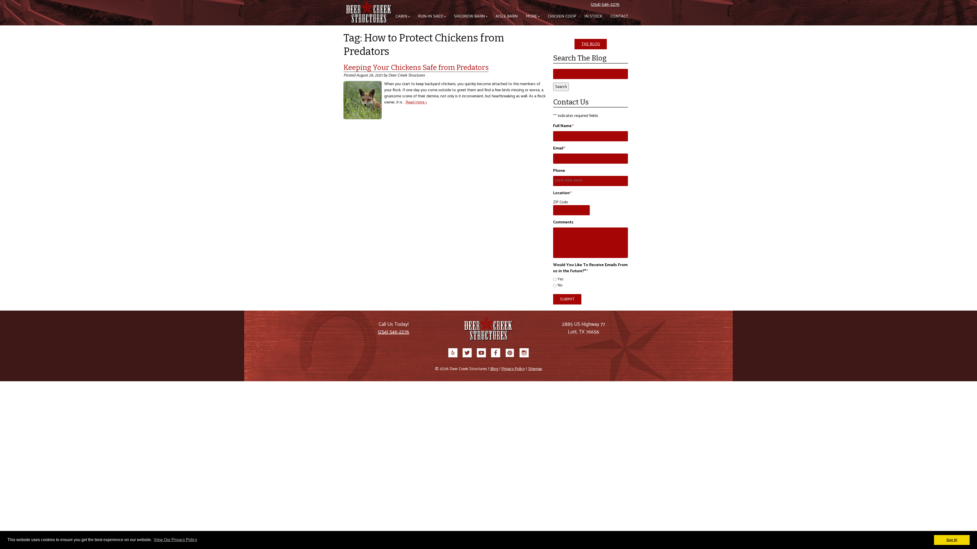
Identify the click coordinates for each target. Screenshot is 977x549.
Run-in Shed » (432, 16)
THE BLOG (590, 44)
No (560, 285)
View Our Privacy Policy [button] (175, 540)
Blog (494, 368)
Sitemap (535, 368)
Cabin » (403, 16)
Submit (567, 299)
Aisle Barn (507, 16)
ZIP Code (560, 202)
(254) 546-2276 (605, 4)
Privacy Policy (513, 368)
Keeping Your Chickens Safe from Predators (416, 67)
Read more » (416, 102)
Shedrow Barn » (470, 16)
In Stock (593, 16)
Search (561, 86)
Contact (619, 16)
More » (533, 16)
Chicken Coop (562, 16)
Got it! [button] (951, 540)
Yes (560, 279)
